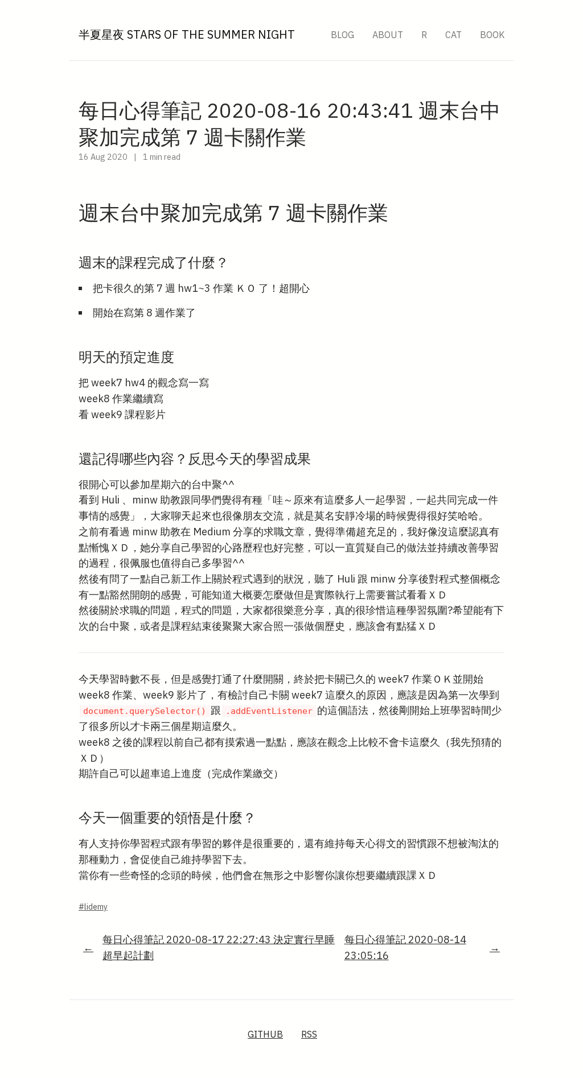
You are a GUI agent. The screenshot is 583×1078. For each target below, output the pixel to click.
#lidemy (93, 907)
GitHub (265, 1034)
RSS (309, 1034)
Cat (453, 34)
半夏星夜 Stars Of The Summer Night (187, 34)
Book (492, 34)
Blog (342, 34)
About (387, 34)
